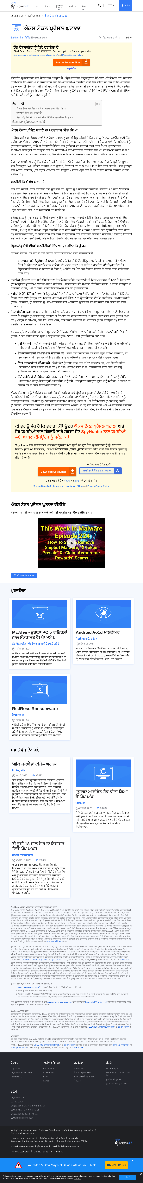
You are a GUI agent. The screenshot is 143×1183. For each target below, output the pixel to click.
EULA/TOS (27, 960)
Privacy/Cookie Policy (72, 55)
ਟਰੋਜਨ (94, 638)
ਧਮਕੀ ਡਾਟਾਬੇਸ (17, 16)
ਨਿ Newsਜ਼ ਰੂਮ (112, 1069)
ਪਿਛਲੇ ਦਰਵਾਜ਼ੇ (82, 638)
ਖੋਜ (99, 5)
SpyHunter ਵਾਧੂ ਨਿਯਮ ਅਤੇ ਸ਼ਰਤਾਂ (82, 1130)
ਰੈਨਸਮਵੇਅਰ (18, 715)
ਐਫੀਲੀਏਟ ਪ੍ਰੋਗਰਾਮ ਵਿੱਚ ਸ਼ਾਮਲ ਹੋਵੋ (118, 1074)
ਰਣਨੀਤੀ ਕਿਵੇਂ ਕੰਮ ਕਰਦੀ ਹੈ (29, 113)
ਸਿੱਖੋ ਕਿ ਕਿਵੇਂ (124, 960)
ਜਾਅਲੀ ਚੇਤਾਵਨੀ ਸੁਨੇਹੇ (48, 643)
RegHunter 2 (16, 1077)
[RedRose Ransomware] (39, 690)
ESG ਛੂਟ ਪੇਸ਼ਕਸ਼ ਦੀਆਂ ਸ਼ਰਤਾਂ (22, 1118)
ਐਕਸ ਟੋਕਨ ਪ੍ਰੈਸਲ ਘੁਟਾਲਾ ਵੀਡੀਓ (28, 122)
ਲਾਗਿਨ (127, 5)
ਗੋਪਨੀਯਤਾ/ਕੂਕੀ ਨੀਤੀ (40, 960)
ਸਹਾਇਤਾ (72, 6)
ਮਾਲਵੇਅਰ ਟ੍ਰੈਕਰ (49, 1073)
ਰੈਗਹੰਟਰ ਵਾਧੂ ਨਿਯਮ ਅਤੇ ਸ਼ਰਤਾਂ (22, 1133)
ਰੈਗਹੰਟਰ (77, 1081)
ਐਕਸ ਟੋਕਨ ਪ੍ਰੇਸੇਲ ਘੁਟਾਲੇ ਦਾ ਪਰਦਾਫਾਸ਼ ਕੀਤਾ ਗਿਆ (41, 108)
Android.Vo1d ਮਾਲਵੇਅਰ (98, 632)
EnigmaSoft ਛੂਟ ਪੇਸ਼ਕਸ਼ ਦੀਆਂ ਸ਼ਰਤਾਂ (25, 1114)
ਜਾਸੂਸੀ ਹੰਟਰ (15, 1069)
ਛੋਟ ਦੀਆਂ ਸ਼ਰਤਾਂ (69, 1045)
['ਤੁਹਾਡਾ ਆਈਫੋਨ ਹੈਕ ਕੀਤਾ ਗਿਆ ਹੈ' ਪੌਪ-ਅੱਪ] (103, 773)
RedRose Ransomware (35, 708)
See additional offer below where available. (33, 55)
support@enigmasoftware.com (59, 1002)
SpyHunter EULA (18, 1098)
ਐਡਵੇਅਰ (32, 643)
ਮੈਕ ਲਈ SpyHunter (82, 1073)
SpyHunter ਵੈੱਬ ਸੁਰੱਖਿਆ (84, 1077)
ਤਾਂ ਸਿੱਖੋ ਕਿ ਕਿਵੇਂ (77, 1048)
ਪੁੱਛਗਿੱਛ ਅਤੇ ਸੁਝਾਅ (113, 1080)
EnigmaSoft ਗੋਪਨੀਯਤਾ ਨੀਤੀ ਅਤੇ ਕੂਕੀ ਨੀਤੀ (28, 1106)
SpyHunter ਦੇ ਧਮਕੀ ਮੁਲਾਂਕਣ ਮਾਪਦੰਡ (53, 1130)
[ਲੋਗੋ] (20, 5)
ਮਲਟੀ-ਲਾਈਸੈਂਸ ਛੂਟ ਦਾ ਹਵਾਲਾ (96, 470)
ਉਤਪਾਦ (47, 6)
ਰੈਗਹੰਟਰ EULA (17, 1102)
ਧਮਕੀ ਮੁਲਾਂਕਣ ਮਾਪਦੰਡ (19, 1048)
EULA (55, 55)
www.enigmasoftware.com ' (29, 987)
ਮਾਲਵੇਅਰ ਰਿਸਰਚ (59, 6)
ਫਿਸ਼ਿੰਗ (28, 38)
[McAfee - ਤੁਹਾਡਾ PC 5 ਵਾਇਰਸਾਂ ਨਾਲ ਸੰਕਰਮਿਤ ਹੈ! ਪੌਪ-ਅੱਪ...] (39, 614)
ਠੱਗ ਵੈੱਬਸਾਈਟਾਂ (34, 16)
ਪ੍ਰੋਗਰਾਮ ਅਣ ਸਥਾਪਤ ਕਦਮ (26, 1130)
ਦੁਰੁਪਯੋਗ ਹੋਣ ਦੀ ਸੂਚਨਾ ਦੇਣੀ (116, 1084)
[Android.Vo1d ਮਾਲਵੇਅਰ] (103, 614)
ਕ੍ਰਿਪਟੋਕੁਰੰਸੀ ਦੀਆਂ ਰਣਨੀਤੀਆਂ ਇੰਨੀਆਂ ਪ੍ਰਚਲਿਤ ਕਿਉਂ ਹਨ (44, 117)
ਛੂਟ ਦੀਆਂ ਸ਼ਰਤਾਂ (57, 960)
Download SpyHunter (53, 471)
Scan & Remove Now (67, 62)
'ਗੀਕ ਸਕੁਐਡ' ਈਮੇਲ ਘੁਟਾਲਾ (34, 764)
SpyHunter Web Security (21, 1073)
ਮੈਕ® (76, 481)
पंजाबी (114, 5)
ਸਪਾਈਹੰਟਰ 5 (79, 1069)
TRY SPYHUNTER (116, 1165)
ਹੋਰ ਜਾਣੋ (77, 1179)
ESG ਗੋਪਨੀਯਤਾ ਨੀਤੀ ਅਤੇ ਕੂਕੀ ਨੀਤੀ (25, 1110)
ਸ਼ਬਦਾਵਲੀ (46, 1081)
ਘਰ (37, 6)
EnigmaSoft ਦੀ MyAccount (96, 1002)
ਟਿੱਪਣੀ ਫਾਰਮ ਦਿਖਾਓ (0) (24, 575)
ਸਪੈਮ (22, 770)
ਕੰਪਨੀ (84, 6)
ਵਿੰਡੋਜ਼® (66, 481)
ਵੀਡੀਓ (45, 1077)
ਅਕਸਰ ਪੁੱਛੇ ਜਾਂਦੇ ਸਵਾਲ (55, 941)
